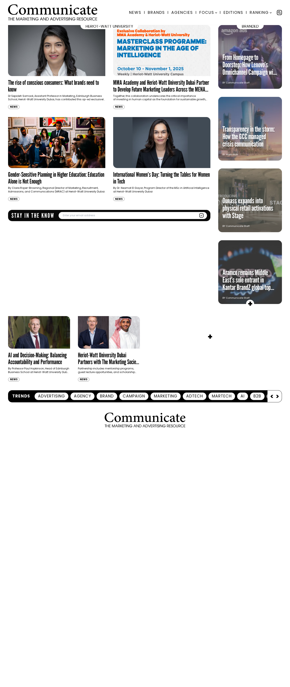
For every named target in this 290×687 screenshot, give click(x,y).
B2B (257, 396)
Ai (243, 396)
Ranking (259, 12)
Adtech (194, 396)
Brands (156, 12)
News (135, 12)
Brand (107, 396)
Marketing (165, 396)
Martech (222, 396)
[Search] (279, 12)
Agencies (182, 12)
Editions (233, 12)
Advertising (51, 396)
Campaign (134, 396)
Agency (82, 396)
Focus (206, 12)
